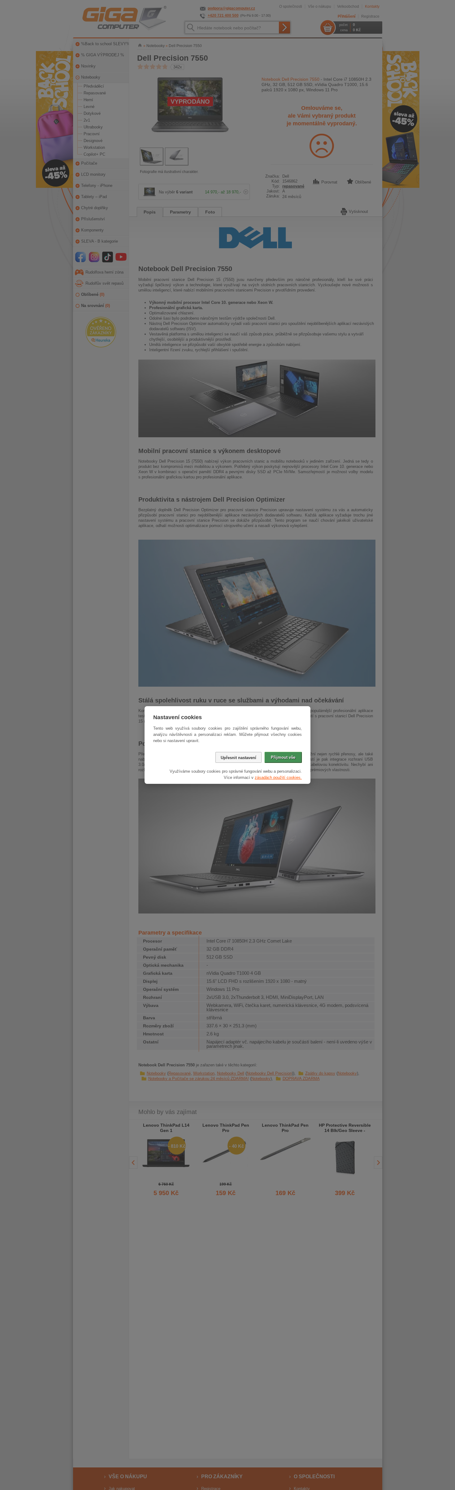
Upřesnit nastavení (238, 757)
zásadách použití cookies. (278, 777)
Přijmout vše (283, 757)
